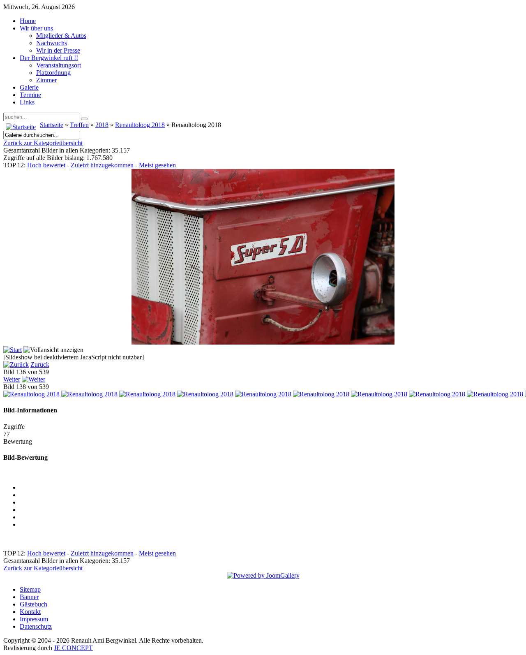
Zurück (39, 364)
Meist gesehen (157, 165)
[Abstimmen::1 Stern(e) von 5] (271, 495)
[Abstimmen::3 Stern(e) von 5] (271, 510)
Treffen (79, 124)
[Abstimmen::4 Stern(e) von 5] (271, 517)
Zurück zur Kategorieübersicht (43, 142)
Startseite (51, 124)
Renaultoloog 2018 (140, 124)
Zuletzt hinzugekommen (102, 165)
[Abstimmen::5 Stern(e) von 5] (271, 524)
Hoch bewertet (46, 165)
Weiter (11, 379)
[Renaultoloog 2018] (31, 394)
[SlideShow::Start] (12, 349)
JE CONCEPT (73, 647)
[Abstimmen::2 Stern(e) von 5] (271, 502)
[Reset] (84, 119)
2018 (101, 124)
